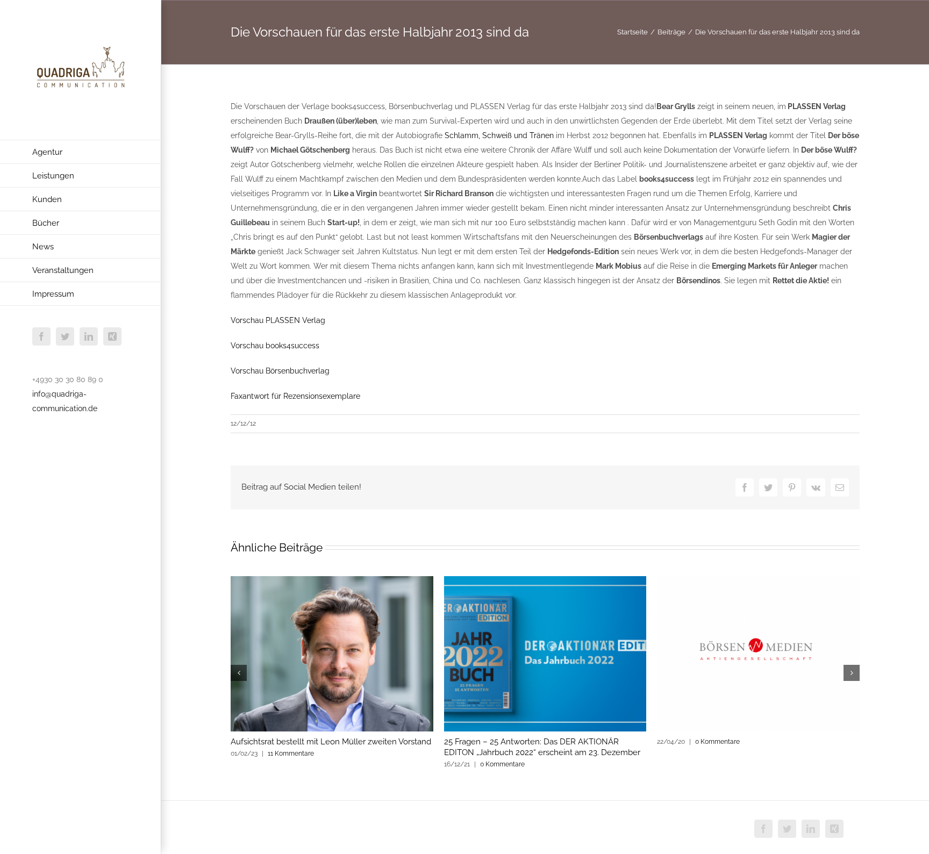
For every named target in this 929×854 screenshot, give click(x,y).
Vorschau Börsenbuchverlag (280, 371)
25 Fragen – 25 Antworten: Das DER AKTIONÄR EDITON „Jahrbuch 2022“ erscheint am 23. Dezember (542, 747)
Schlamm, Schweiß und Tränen (499, 135)
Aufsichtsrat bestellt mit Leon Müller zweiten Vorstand (331, 742)
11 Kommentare (291, 753)
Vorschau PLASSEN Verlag (278, 320)
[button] (239, 673)
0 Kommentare (502, 764)
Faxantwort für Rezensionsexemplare (295, 396)
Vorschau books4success (275, 345)
